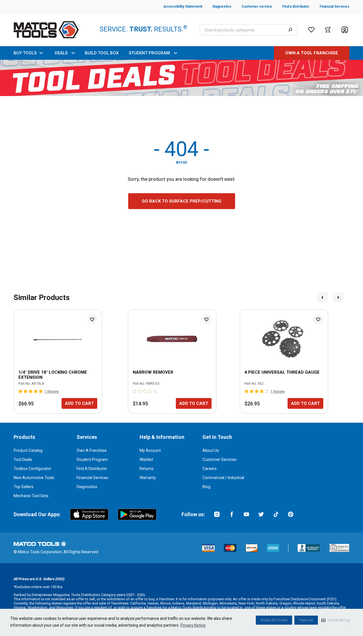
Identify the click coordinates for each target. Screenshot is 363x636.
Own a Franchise (92, 450)
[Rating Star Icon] (20, 391)
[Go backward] (322, 297)
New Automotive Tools (34, 477)
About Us (210, 450)
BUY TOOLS (25, 53)
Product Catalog (28, 450)
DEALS (61, 53)
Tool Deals (23, 459)
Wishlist (146, 459)
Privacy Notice (193, 625)
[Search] (290, 29)
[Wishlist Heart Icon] (92, 319)
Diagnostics (87, 486)
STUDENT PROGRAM (149, 53)
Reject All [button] (306, 620)
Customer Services (219, 459)
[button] (336, 620)
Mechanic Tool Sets (31, 496)
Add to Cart (79, 403)
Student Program (92, 459)
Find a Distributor (92, 468)
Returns (147, 468)
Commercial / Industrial (223, 477)
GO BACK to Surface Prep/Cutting (181, 201)
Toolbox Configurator (32, 468)
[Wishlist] (311, 29)
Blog (206, 486)
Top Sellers (23, 486)
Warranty (148, 477)
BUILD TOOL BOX (102, 53)
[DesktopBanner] (181, 78)
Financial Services (92, 477)
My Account (150, 450)
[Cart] (328, 29)
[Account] (344, 29)
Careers (209, 468)
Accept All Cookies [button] (274, 620)
